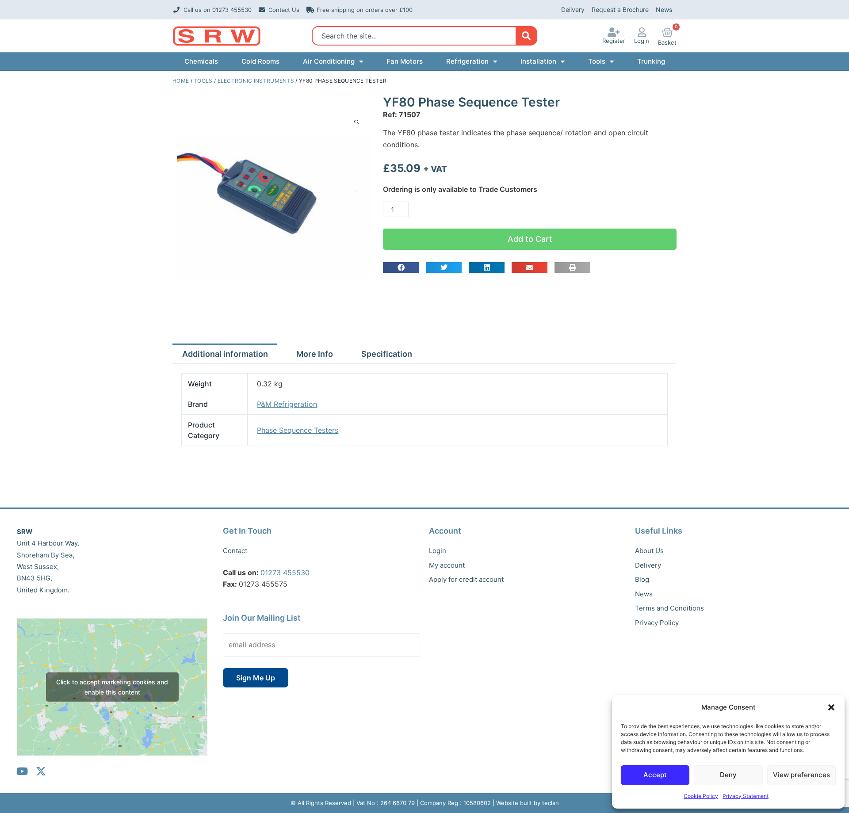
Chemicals (201, 61)
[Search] (526, 36)
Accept (655, 775)
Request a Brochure (620, 9)
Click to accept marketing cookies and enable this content (112, 687)
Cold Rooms (260, 61)
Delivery (573, 9)
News (664, 9)
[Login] (641, 32)
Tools (203, 80)
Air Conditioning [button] (329, 61)
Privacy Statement (746, 796)
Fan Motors (404, 61)
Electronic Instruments (256, 80)
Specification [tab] (386, 354)
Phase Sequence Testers (297, 430)
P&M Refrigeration (287, 404)
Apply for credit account (466, 579)
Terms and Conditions (669, 608)
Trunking (651, 61)
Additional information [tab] (225, 354)
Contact (235, 550)
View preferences (801, 775)
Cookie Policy (701, 796)
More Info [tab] (314, 354)
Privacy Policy (657, 622)
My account (447, 565)
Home (180, 80)
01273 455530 (285, 572)
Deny (728, 775)
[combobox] (416, 36)
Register (613, 40)
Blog (642, 579)
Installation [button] (538, 61)
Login (641, 40)
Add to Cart (530, 239)
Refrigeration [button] (467, 61)
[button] (831, 707)
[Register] (614, 32)
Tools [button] (596, 61)
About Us (649, 550)
